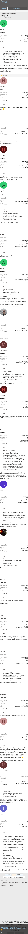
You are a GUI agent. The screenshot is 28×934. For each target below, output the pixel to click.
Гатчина (26, 626)
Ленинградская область (21, 40)
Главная (4, 8)
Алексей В (4, 17)
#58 (4, 745)
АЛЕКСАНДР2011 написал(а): (11, 835)
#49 (4, 368)
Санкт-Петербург (23, 166)
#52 (4, 508)
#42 (4, 104)
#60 (4, 832)
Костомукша (24, 440)
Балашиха (25, 590)
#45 (4, 209)
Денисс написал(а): (8, 289)
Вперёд (19, 874)
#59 (4, 789)
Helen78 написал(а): (8, 50)
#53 (4, 556)
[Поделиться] (3, 45)
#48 (4, 336)
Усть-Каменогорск (23, 500)
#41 (4, 47)
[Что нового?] (22, 8)
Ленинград (25, 97)
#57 (4, 712)
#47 (4, 286)
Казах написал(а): (7, 559)
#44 (4, 173)
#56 (4, 669)
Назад (9, 874)
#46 (4, 252)
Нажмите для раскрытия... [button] (10, 62)
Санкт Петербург (23, 131)
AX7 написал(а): (7, 511)
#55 (4, 633)
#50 (4, 413)
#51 (4, 447)
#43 (4, 139)
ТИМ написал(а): (7, 672)
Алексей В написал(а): (9, 450)
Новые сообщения (5, 10)
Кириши (25, 705)
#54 (4, 597)
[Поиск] (25, 8)
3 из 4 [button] (13, 874)
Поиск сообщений (15, 10)
